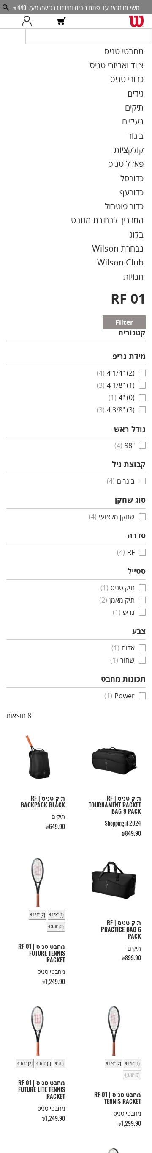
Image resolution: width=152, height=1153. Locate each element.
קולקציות (140, 141)
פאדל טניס (137, 153)
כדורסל (142, 164)
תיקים (144, 106)
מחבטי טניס (135, 60)
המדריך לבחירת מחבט (121, 199)
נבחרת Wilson (131, 222)
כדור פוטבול (136, 187)
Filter (138, 289)
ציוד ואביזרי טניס (129, 72)
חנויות (144, 244)
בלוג (146, 210)
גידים (145, 95)
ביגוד (145, 130)
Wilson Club (133, 233)
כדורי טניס (138, 83)
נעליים (143, 118)
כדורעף (142, 175)
